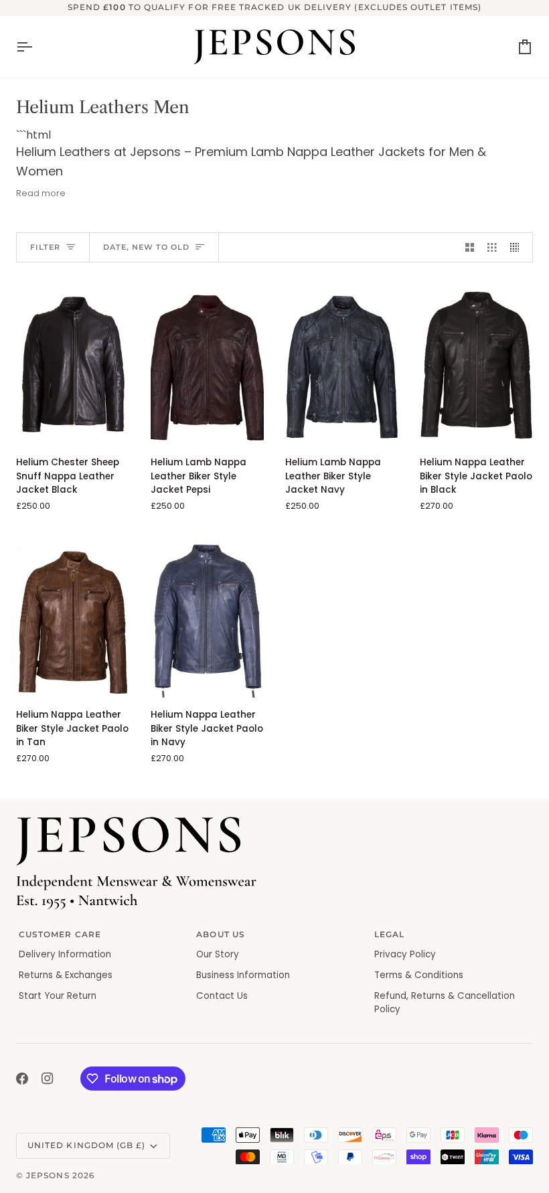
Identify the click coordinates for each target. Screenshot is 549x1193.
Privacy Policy (405, 954)
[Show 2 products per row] (470, 247)
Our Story (217, 954)
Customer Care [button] (60, 934)
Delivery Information (65, 954)
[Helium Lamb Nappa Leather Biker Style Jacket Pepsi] (207, 364)
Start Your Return (57, 995)
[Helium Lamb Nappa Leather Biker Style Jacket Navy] (341, 364)
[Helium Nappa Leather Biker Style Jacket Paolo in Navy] (207, 617)
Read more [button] (41, 193)
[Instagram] (48, 1078)
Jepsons (47, 1175)
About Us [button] (220, 934)
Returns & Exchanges (65, 975)
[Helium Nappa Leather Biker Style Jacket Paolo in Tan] (72, 617)
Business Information (243, 975)
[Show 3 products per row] (492, 247)
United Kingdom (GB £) (86, 1145)
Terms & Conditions (418, 975)
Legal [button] (389, 934)
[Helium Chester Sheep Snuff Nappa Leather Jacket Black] (72, 364)
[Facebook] (22, 1078)
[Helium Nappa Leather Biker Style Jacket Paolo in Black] (476, 364)
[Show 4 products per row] (518, 247)
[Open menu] (36, 47)
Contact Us (222, 995)
